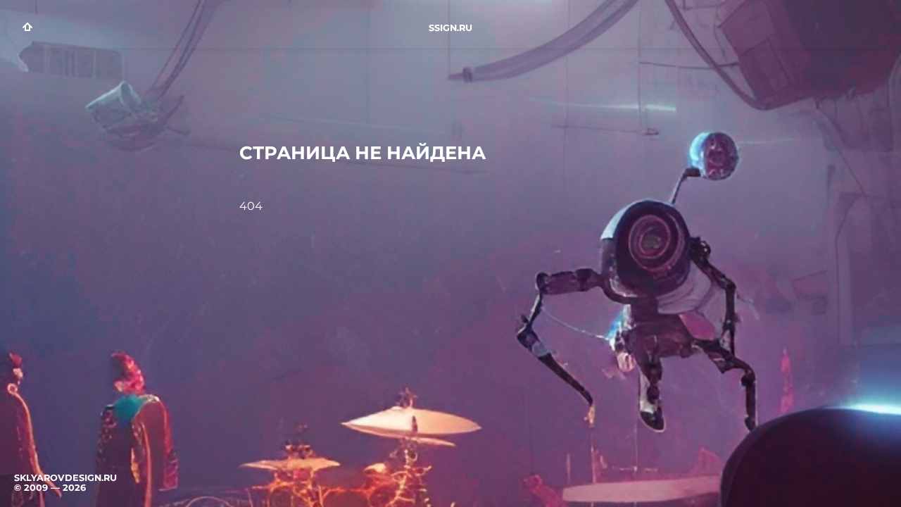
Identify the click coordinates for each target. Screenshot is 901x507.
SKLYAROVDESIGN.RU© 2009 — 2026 (65, 482)
